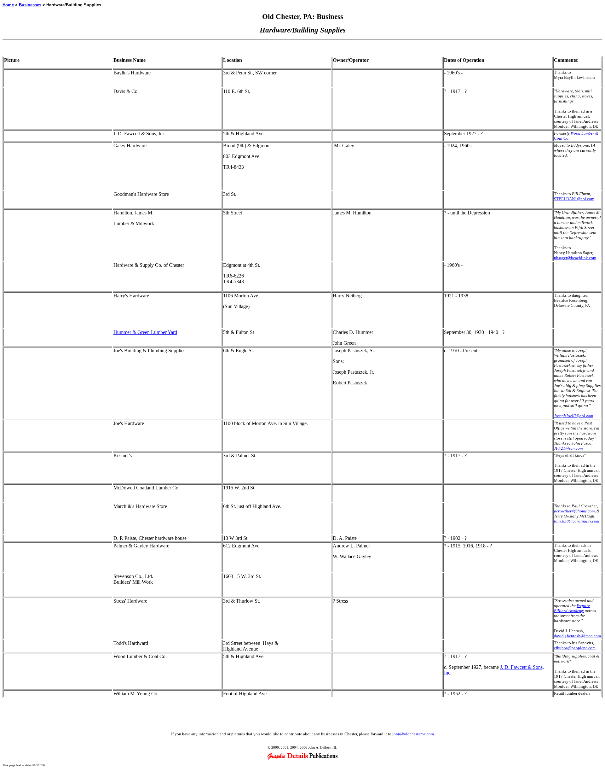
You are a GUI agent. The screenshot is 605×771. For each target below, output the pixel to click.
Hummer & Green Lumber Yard (145, 332)
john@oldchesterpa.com (413, 734)
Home (8, 5)
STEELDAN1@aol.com (574, 198)
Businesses (30, 5)
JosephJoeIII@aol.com (573, 415)
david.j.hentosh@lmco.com (577, 636)
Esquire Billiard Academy (572, 608)
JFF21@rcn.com (568, 448)
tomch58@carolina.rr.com (576, 521)
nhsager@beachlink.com (575, 257)
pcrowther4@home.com (574, 511)
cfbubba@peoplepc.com (575, 647)
